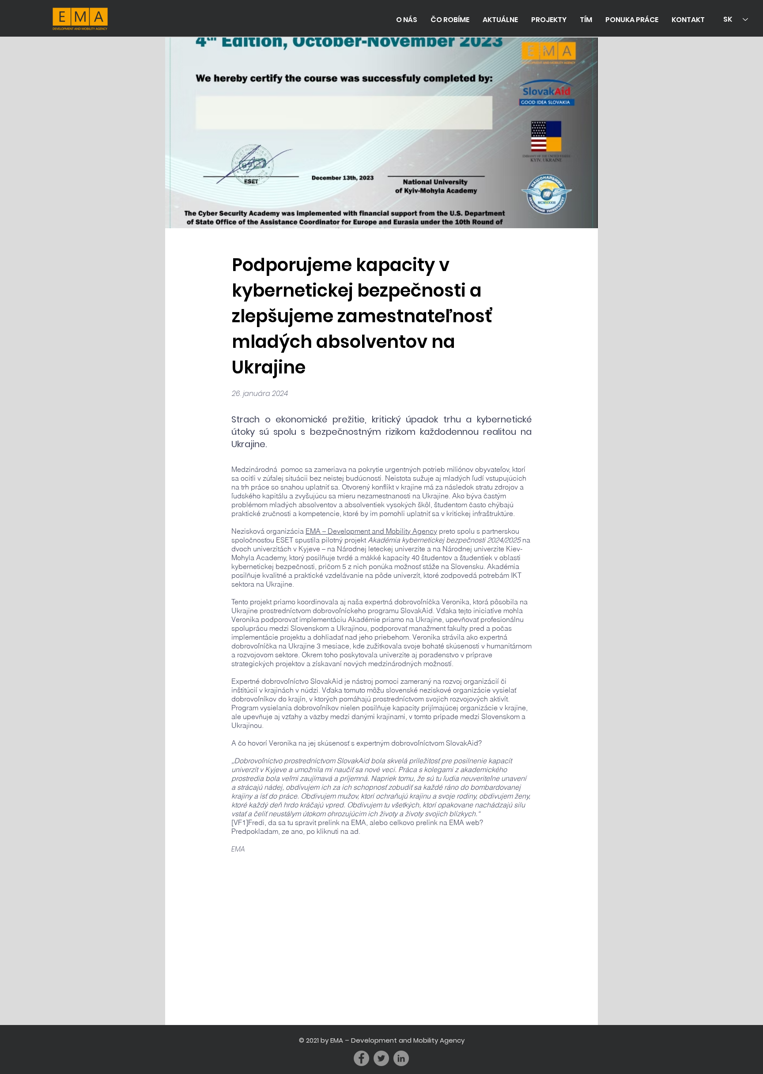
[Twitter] (381, 1058)
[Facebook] (361, 1058)
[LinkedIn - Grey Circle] (401, 1058)
